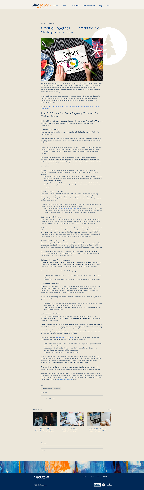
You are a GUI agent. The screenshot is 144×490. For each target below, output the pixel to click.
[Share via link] (54, 398)
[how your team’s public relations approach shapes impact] (72, 419)
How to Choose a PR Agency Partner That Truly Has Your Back (44, 430)
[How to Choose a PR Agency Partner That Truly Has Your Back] (45, 419)
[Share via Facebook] (42, 398)
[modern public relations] (99, 419)
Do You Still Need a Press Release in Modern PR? (97, 430)
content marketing (47, 388)
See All (109, 409)
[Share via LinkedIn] (50, 398)
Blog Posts (44, 392)
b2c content (57, 388)
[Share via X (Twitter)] (46, 398)
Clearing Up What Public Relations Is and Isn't (70, 430)
